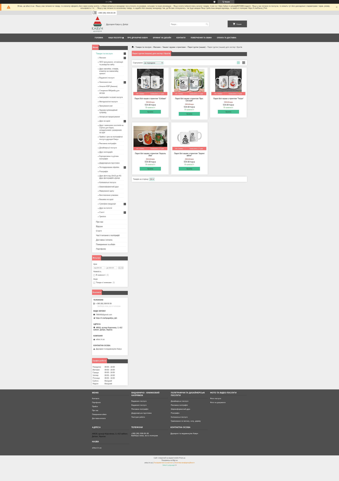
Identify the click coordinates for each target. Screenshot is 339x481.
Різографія (103, 171)
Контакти (180, 38)
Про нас (99, 222)
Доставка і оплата (104, 240)
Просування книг (106, 106)
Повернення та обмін (201, 38)
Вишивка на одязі (106, 199)
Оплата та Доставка (226, 38)
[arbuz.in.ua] (97, 24)
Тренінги (102, 217)
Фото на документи (218, 402)
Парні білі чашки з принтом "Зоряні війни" (189, 154)
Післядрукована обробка (109, 167)
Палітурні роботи (138, 417)
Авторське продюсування (109, 117)
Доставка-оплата (99, 418)
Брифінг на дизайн (162, 38)
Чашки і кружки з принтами (174, 47)
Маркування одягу (106, 191)
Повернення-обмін (99, 414)
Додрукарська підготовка (109, 163)
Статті (101, 212)
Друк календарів (106, 152)
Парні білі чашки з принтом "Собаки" (150, 98)
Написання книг (105, 82)
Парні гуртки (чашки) (197, 47)
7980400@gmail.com (104, 315)
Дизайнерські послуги (108, 148)
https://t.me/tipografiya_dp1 (106, 318)
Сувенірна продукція (107, 204)
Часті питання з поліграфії (108, 235)
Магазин (157, 47)
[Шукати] (207, 24)
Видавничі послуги (106, 78)
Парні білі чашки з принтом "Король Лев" (150, 154)
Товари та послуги (143, 47)
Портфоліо (101, 249)
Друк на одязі (104, 121)
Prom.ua (182, 458)
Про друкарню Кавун (137, 38)
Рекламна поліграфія (107, 143)
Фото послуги (215, 398)
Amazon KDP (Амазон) (108, 86)
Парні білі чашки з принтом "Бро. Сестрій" (189, 99)
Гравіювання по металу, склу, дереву (186, 421)
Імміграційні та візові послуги (111, 97)
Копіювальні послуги (107, 182)
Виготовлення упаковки (108, 195)
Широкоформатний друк (109, 187)
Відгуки (99, 226)
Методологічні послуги (108, 102)
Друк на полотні (105, 208)
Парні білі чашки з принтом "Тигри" (228, 98)
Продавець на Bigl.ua (170, 460)
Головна (99, 38)
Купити (150, 112)
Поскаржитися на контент (163, 463)
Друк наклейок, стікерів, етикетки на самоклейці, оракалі (109, 71)
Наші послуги (115, 38)
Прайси (95, 406)
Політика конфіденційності (184, 463)
